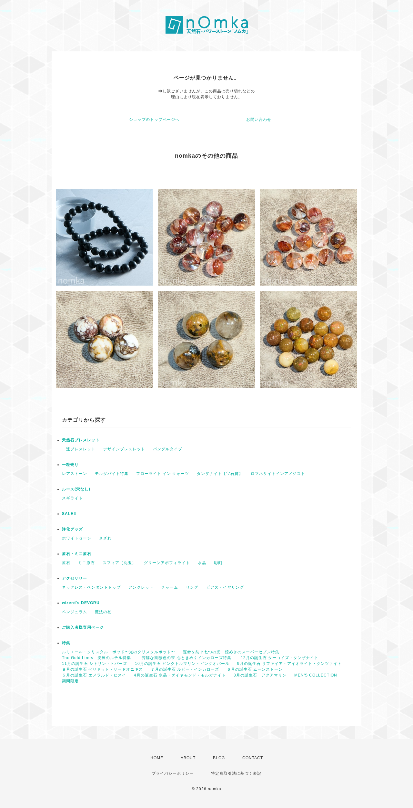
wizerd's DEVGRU (81, 603)
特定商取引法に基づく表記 (236, 773)
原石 (66, 563)
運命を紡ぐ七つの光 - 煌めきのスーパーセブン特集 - (232, 652)
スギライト (72, 498)
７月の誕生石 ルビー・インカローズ (185, 669)
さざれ (105, 538)
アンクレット (141, 587)
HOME (156, 758)
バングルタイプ (167, 449)
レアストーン (74, 473)
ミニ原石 (86, 563)
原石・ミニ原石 (76, 553)
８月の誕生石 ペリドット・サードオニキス (102, 669)
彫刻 (218, 563)
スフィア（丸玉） (119, 563)
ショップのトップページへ (154, 119)
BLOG (219, 758)
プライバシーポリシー (173, 773)
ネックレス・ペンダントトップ (91, 587)
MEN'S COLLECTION (315, 675)
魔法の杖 (103, 612)
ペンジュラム (74, 612)
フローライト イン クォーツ (162, 473)
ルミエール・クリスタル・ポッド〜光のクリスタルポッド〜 (118, 652)
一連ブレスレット (79, 449)
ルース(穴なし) (76, 489)
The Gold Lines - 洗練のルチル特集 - (98, 658)
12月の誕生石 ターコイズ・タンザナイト (279, 658)
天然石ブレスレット (81, 440)
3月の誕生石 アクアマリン (260, 675)
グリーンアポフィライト (167, 563)
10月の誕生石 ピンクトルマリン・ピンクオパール (182, 663)
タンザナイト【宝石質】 (220, 473)
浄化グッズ (72, 529)
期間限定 (70, 681)
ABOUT (188, 758)
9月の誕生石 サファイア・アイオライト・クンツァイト (289, 663)
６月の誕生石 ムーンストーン (255, 669)
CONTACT (252, 758)
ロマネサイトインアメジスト (278, 473)
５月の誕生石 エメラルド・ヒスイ (94, 675)
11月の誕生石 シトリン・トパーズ (94, 663)
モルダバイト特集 (111, 473)
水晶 (202, 563)
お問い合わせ (258, 119)
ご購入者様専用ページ (83, 627)
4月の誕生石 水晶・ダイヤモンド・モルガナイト (180, 675)
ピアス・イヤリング (225, 587)
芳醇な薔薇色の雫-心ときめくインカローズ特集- (187, 658)
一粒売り (70, 464)
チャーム (169, 587)
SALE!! (69, 513)
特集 (66, 643)
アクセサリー (74, 578)
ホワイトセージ (76, 538)
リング (192, 587)
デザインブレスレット (124, 449)
